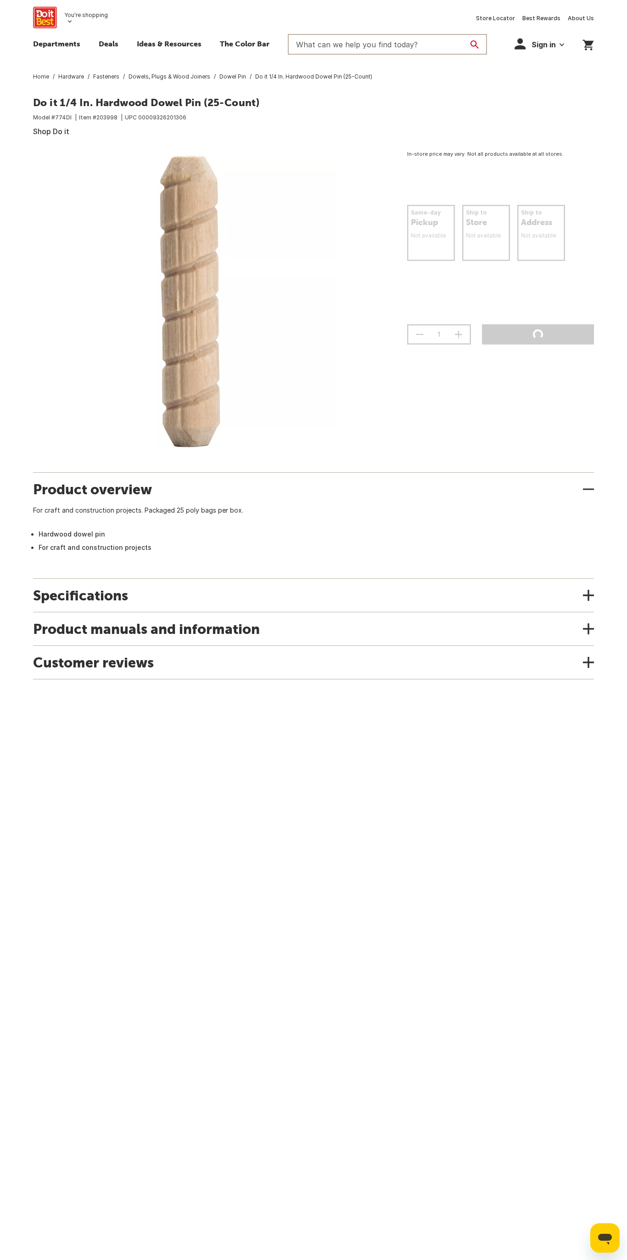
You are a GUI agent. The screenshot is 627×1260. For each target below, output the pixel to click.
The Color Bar (244, 44)
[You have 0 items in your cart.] (588, 43)
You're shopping (86, 14)
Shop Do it (51, 131)
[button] (539, 44)
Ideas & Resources (169, 44)
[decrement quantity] (419, 334)
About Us (581, 18)
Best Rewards (541, 18)
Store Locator (495, 18)
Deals (108, 44)
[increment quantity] (458, 334)
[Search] (474, 44)
